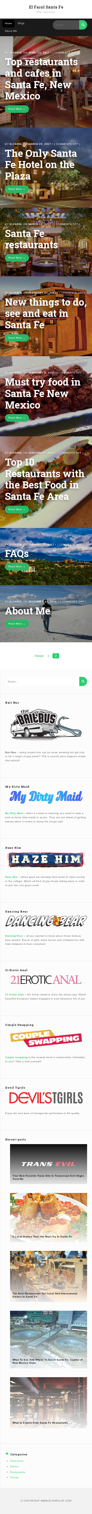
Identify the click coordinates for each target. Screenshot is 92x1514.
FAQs (21, 23)
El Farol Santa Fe (46, 7)
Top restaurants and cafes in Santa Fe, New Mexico (41, 78)
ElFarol (16, 52)
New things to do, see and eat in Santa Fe (46, 313)
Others (14, 1466)
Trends (14, 1477)
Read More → (17, 108)
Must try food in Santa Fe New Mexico (43, 393)
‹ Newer (38, 656)
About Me (11, 31)
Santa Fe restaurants (31, 239)
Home (8, 23)
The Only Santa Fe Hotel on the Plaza (41, 164)
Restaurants (17, 1472)
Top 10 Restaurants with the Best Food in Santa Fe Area (45, 479)
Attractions (17, 1461)
